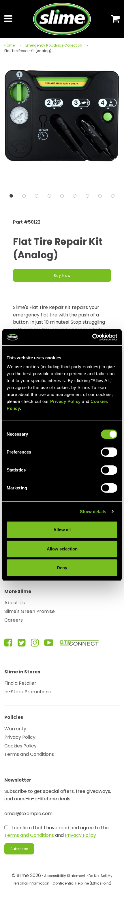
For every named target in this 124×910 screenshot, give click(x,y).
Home (9, 45)
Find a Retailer (20, 683)
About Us (14, 602)
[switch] (109, 452)
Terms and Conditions (29, 754)
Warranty (15, 728)
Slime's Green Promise (29, 611)
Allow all (62, 529)
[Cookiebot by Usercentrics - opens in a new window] (92, 337)
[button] (11, 195)
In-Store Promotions (27, 691)
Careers (13, 620)
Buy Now (62, 275)
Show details (93, 511)
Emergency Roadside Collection (53, 45)
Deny (62, 567)
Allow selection (62, 548)
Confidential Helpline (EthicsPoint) (81, 883)
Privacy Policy (19, 737)
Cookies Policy (20, 746)
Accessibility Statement (64, 875)
